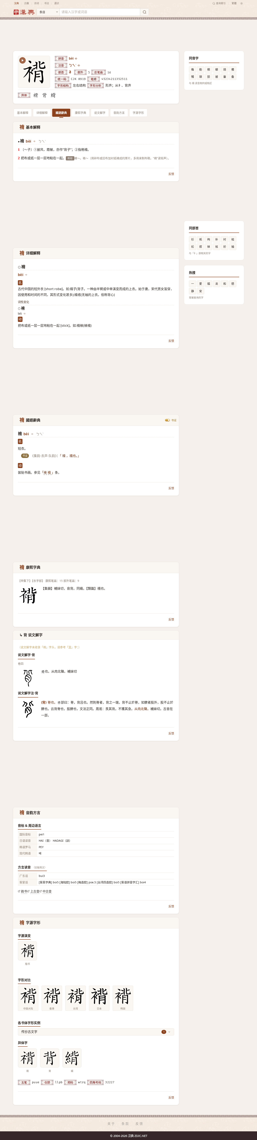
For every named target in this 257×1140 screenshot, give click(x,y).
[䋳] (53, 95)
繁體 (234, 3)
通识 (56, 3)
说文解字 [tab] (99, 113)
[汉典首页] (24, 12)
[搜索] (144, 12)
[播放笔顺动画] (22, 60)
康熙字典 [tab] (80, 113)
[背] (44, 95)
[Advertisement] (128, 32)
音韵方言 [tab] (119, 113)
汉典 (16, 3)
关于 (111, 1123)
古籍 (26, 3)
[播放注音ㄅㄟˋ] (79, 65)
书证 (173, 420)
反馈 (171, 174)
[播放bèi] (76, 58)
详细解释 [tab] (42, 113)
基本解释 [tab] (22, 113)
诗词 (36, 3)
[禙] (35, 95)
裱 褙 (48, 472)
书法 (46, 3)
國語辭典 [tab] (61, 113)
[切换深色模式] (241, 3)
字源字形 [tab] (138, 113)
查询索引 (221, 3)
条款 (125, 1123)
